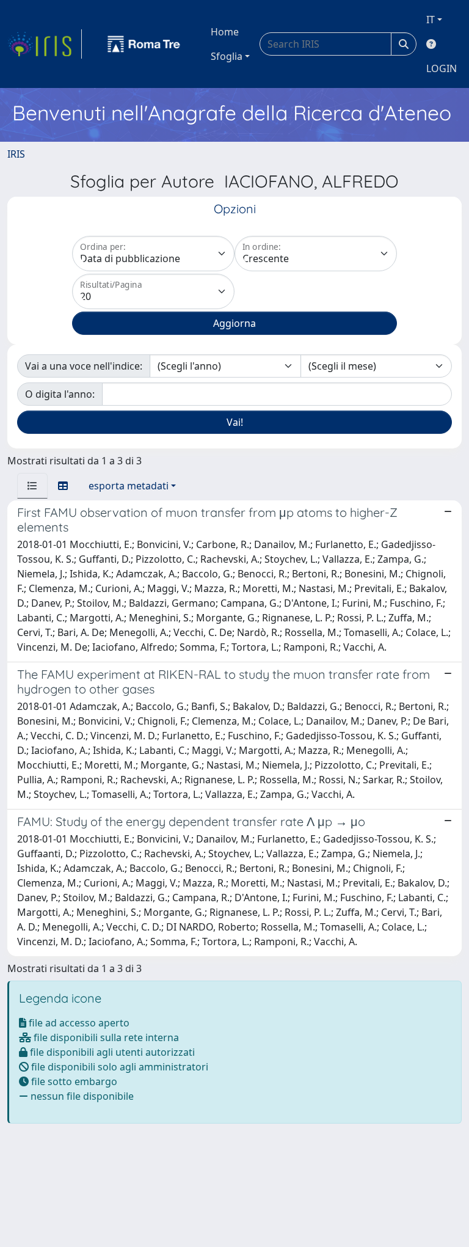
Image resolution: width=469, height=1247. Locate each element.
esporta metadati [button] (129, 485)
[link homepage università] (144, 44)
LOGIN (441, 68)
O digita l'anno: (60, 394)
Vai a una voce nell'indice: (83, 366)
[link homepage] (44, 44)
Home (225, 31)
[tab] (32, 486)
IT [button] (430, 19)
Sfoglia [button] (226, 56)
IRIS (16, 154)
